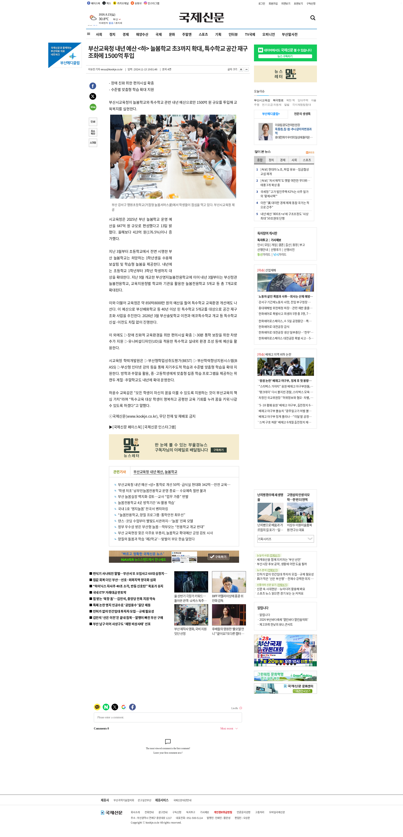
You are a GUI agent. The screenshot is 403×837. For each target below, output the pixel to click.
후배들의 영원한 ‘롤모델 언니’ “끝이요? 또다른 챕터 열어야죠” (228, 633)
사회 (99, 34)
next (314, 649)
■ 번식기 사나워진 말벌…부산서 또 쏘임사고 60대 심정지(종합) (130, 573)
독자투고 (190, 812)
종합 (260, 160)
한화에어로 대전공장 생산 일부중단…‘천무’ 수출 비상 (290, 332)
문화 (172, 34)
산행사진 (289, 249)
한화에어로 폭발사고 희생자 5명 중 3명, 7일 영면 (288, 313)
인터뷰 (233, 34)
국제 (159, 34)
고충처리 (259, 812)
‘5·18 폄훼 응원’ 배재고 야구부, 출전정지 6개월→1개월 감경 (295, 405)
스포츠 (203, 34)
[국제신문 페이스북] (127, 426)
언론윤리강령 (243, 812)
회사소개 (135, 812)
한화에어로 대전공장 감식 (274, 326)
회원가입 (273, 3)
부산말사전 (289, 34)
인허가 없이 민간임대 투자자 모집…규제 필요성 (285, 574)
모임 (267, 245)
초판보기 (298, 3)
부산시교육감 (262, 100)
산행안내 (262, 249)
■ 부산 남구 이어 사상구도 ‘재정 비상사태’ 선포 (119, 624)
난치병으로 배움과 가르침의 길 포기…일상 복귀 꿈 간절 (270, 530)
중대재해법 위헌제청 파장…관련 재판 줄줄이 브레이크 (291, 308)
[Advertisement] (205, 242)
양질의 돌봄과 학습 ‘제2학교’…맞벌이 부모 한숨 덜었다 (156, 538)
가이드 (264, 254)
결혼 (281, 245)
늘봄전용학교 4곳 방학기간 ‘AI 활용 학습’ (146, 502)
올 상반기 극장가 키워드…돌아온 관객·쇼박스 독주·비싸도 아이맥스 (190, 600)
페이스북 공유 (92, 86)
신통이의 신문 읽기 (272, 584)
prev (256, 649)
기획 (218, 34)
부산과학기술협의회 (124, 800)
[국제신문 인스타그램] (159, 426)
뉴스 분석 (267, 570)
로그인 (261, 3)
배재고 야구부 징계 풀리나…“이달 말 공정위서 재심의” (291, 416)
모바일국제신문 (277, 812)
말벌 (287, 104)
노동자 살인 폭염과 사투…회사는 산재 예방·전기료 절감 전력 (295, 296)
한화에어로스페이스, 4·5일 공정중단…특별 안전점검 (291, 321)
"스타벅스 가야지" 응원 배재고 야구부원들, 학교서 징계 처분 (295, 386)
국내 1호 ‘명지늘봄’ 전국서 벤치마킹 (143, 508)
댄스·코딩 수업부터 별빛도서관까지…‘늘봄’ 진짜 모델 (155, 520)
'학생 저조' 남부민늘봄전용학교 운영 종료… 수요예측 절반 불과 (162, 490)
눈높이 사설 (268, 555)
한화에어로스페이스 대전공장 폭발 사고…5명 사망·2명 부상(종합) (299, 338)
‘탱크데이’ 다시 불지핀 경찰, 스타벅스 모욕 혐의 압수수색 (293, 392)
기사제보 (204, 812)
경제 (126, 34)
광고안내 (162, 812)
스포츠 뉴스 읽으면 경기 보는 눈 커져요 (280, 593)
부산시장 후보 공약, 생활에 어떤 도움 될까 (282, 564)
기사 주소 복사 (92, 132)
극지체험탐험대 (301, 104)
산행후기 (276, 249)
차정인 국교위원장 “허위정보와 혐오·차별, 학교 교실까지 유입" (297, 397)
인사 (260, 245)
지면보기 (285, 3)
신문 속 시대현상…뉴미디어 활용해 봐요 (281, 589)
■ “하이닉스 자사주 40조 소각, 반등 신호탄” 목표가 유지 (126, 586)
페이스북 (95, 3)
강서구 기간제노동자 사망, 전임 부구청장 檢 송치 (288, 302)
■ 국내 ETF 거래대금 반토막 (107, 592)
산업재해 (266, 270)
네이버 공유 (92, 107)
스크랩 (92, 143)
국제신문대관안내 (182, 800)
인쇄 (92, 122)
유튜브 (138, 3)
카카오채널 (122, 3)
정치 (112, 34)
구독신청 (310, 3)
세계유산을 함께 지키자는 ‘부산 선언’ (279, 559)
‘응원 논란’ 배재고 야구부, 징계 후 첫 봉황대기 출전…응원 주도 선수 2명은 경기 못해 (309, 380)
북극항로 (278, 100)
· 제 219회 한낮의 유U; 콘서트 (275, 624)
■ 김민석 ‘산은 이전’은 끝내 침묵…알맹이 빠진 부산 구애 (126, 617)
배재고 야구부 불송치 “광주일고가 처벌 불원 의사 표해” (292, 411)
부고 (302, 245)
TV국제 (250, 34)
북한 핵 (290, 100)
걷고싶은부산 (144, 800)
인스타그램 (153, 3)
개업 (274, 245)
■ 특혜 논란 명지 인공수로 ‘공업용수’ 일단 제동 (119, 605)
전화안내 (149, 812)
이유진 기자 (94, 69)
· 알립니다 (263, 615)
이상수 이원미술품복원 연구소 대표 (299, 527)
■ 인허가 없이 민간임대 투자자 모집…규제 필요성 (121, 611)
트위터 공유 (92, 97)
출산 (288, 245)
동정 (295, 245)
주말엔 (186, 34)
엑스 (108, 3)
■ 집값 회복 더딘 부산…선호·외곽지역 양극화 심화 (122, 579)
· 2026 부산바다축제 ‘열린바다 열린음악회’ (282, 619)
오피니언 (268, 34)
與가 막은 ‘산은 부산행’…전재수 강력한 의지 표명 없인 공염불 (294, 578)
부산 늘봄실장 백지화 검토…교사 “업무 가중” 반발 (153, 496)
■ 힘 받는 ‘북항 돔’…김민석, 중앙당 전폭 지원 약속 (122, 598)
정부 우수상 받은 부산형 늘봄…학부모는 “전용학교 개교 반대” (161, 526)
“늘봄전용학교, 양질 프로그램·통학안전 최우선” (151, 514)
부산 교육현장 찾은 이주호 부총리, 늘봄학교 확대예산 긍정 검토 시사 (165, 532)
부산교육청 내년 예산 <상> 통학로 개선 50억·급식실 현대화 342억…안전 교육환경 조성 (179, 484)
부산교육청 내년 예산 (148, 471)
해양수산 (142, 34)
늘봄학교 (171, 471)
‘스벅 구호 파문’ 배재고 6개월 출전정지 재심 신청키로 (290, 422)
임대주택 (303, 100)
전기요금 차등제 (271, 104)
